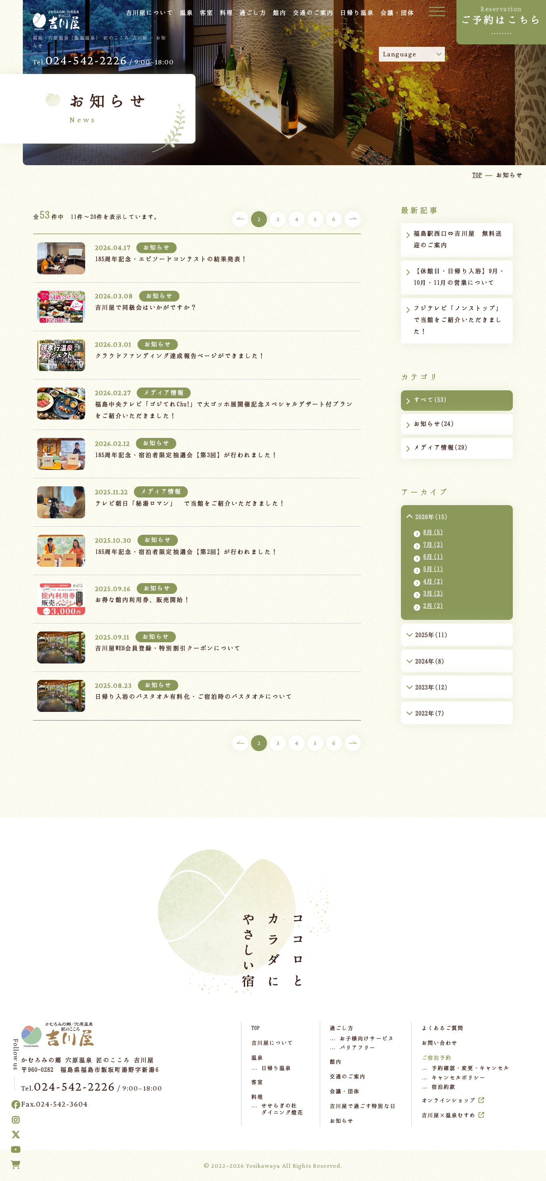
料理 (226, 12)
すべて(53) (430, 399)
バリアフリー (358, 1047)
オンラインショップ (449, 1100)
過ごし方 (253, 12)
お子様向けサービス (367, 1038)
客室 (206, 12)
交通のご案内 (313, 12)
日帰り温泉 (276, 1068)
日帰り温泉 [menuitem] (357, 12)
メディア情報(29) (440, 447)
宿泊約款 (444, 1086)
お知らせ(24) (434, 423)
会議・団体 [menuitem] (397, 12)
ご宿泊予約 (437, 1057)
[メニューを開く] (437, 11)
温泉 (186, 12)
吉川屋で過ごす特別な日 (363, 1106)
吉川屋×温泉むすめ (449, 1115)
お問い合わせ (440, 1042)
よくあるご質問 (443, 1028)
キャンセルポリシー (459, 1077)
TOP (255, 1028)
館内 (280, 12)
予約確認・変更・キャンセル (471, 1068)
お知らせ (342, 1120)
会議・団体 (345, 1091)
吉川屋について (149, 12)
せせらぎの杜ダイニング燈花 (282, 1109)
